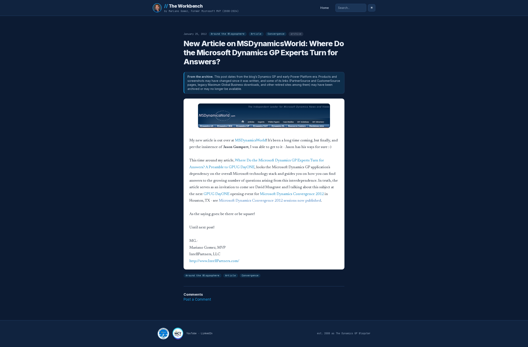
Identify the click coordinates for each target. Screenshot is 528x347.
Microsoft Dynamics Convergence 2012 (292, 194)
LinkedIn (206, 333)
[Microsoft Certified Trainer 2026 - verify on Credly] (178, 334)
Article (256, 33)
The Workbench (183, 6)
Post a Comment (197, 299)
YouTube (191, 333)
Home (324, 8)
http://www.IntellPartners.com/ (214, 261)
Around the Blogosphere (228, 33)
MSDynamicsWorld (250, 140)
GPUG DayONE (216, 194)
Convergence (276, 33)
